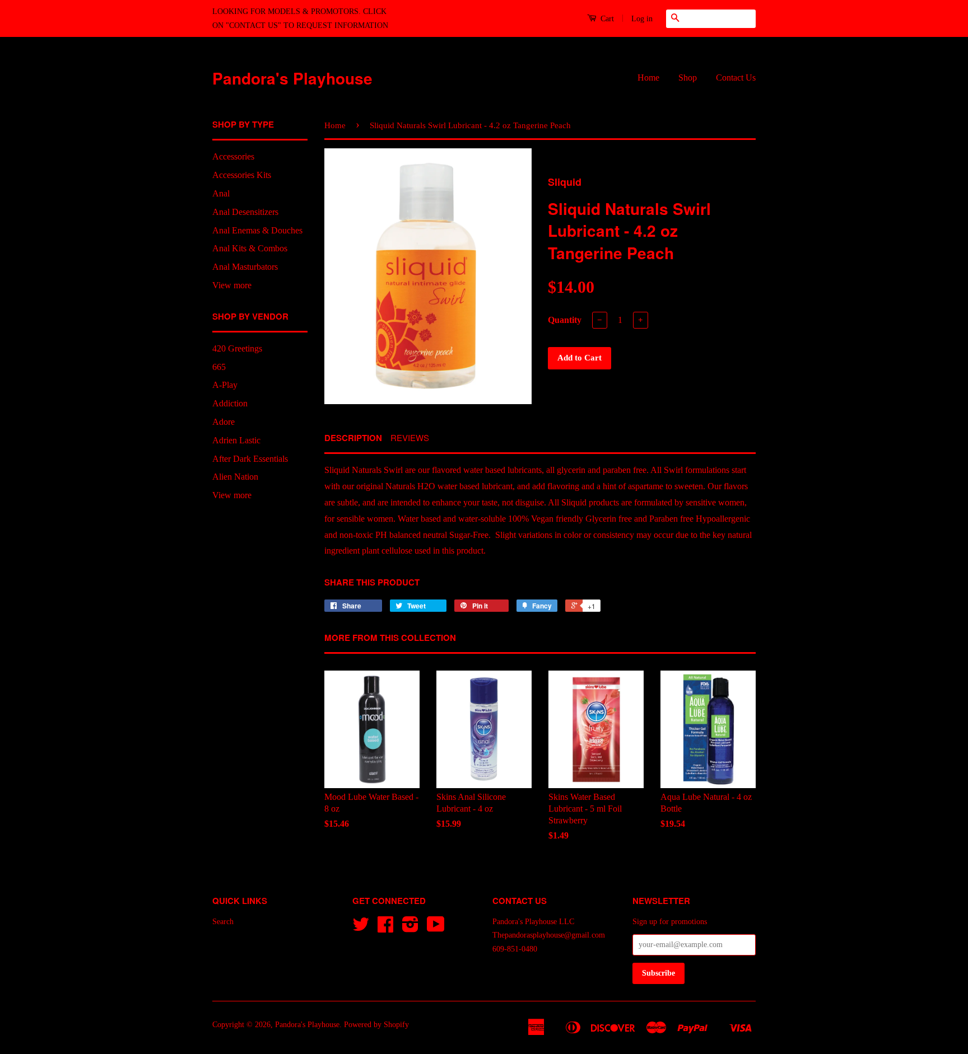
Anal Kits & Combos (249, 248)
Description (353, 438)
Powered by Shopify (376, 1024)
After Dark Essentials (250, 458)
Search (223, 921)
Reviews (409, 437)
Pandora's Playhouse (292, 78)
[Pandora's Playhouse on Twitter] (360, 928)
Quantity (564, 320)
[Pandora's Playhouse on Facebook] (385, 928)
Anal (221, 193)
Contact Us (736, 77)
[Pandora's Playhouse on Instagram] (410, 928)
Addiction (230, 403)
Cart (606, 19)
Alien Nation (235, 476)
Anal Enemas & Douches (257, 230)
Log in (642, 19)
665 (219, 367)
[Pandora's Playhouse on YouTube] (436, 928)
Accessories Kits (241, 175)
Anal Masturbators (245, 266)
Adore (223, 422)
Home (648, 77)
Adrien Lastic (236, 440)
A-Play (225, 385)
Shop (687, 77)
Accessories (233, 156)
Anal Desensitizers (245, 212)
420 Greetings (237, 348)
